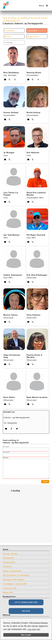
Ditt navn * (6, 446)
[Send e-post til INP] (6, 428)
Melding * (6, 457)
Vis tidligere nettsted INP (15, 584)
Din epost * (7, 452)
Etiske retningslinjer (12, 571)
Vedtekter (7, 566)
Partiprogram (9, 562)
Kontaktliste (8, 558)
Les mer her (34, 629)
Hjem (5, 18)
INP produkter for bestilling (16, 575)
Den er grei (26, 635)
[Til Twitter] (17, 428)
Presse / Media (10, 554)
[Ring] (9, 79)
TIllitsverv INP (9, 588)
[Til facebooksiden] (11, 428)
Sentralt (34, 18)
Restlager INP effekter (13, 580)
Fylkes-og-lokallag (19, 18)
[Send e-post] (5, 79)
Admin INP (8, 592)
